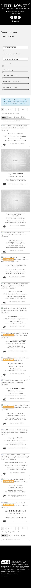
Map (23, 117)
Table (17, 117)
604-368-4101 (15, 14)
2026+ (15, 87)
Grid (5, 117)
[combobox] (15, 47)
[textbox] (19, 47)
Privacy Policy (4, 576)
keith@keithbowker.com (15, 11)
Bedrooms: (6, 64)
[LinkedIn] (19, 17)
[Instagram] (15, 17)
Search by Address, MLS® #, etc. (12, 54)
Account (16, 21)
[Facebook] (12, 17)
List (11, 117)
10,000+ (17, 81)
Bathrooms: (6, 70)
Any (8, 75)
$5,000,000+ (15, 75)
